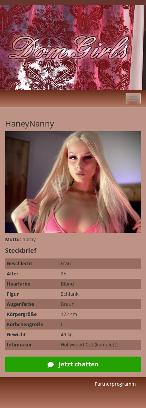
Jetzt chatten (78, 364)
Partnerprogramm (115, 384)
